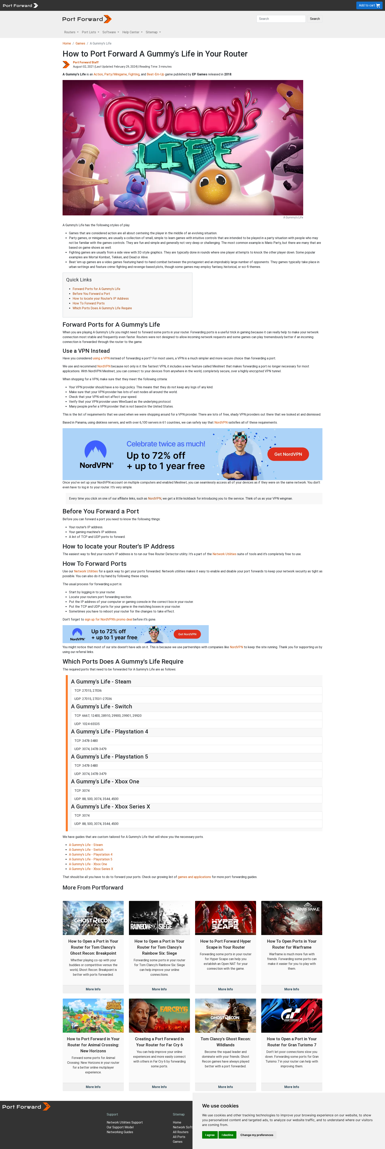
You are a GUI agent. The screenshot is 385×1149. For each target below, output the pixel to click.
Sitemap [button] (152, 32)
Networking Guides (120, 1132)
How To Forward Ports (89, 303)
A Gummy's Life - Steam (86, 845)
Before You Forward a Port (91, 294)
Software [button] (109, 32)
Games (80, 43)
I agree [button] (210, 1135)
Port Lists (71, 5)
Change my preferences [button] (256, 1135)
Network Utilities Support (125, 1122)
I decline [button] (227, 1135)
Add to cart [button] (367, 5)
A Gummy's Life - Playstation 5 (90, 859)
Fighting (134, 74)
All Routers (180, 1132)
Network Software (186, 1127)
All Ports (179, 1137)
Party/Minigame (115, 74)
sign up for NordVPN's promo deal (108, 619)
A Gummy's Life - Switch (86, 850)
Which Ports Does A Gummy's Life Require (102, 308)
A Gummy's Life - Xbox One (88, 864)
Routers (55, 5)
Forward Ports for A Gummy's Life (96, 289)
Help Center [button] (131, 32)
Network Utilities (224, 554)
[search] (135, 5)
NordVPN (103, 366)
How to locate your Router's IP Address (101, 298)
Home (67, 43)
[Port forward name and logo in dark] (87, 18)
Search (315, 19)
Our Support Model (120, 1127)
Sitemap (124, 5)
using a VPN (101, 358)
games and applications (194, 877)
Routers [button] (70, 32)
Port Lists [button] (89, 32)
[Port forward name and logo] (20, 5)
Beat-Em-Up (155, 74)
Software (88, 5)
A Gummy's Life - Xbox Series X (91, 869)
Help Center (106, 5)
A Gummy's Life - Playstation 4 (90, 854)
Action (98, 74)
